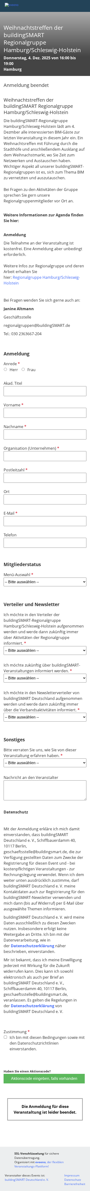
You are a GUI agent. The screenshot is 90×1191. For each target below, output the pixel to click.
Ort (7, 491)
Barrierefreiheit (74, 1184)
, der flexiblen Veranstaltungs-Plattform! (39, 1164)
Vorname (13, 405)
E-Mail (10, 513)
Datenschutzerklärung (32, 945)
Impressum (71, 1175)
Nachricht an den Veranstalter (31, 777)
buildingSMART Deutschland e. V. (27, 1180)
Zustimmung (16, 1031)
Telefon (10, 535)
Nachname (14, 426)
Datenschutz (72, 1180)
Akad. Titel (13, 383)
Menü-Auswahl (18, 574)
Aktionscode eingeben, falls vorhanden (44, 1078)
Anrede (11, 363)
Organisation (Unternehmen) (31, 448)
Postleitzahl (15, 470)
